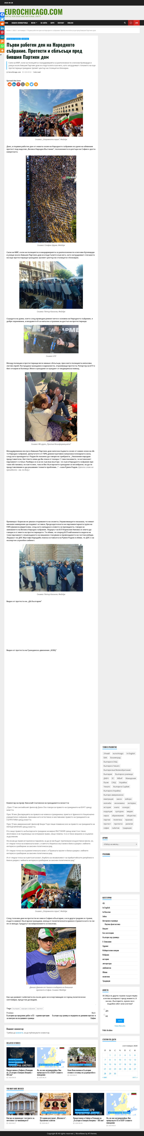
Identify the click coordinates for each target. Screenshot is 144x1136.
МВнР (119, 778)
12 (130, 1060)
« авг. (104, 1077)
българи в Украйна (112, 791)
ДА (107, 1011)
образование (118, 815)
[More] (36, 84)
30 (115, 1073)
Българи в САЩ (110, 762)
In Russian (106, 912)
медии (130, 811)
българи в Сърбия (121, 786)
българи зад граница (16, 1062)
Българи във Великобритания (117, 770)
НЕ (107, 1016)
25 (125, 1069)
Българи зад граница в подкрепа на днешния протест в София (74, 1015)
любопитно (106, 968)
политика (25, 39)
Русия (106, 782)
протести (118, 824)
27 (135, 1069)
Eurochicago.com (33, 11)
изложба (107, 803)
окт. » (135, 1077)
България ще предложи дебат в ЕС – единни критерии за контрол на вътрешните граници (28, 1015)
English (70, 23)
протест (40, 1009)
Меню (33, 23)
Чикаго (107, 786)
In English (131, 753)
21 (105, 1069)
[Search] (125, 23)
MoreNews (80, 1133)
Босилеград (115, 757)
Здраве (105, 946)
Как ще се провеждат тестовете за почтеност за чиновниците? (22, 1104)
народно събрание (28, 1009)
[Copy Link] (27, 84)
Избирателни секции (110, 950)
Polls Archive (107, 1030)
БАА (105, 757)
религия (129, 824)
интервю (132, 803)
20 (135, 1064)
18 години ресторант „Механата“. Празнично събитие (55, 1104)
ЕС (113, 778)
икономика (119, 803)
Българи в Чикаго (111, 766)
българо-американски (113, 795)
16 (115, 1064)
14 (105, 1064)
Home (6, 23)
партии (107, 819)
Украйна (123, 782)
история (107, 807)
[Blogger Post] (23, 84)
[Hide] (1, 55)
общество (131, 815)
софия (106, 828)
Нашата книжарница (20, 23)
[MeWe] (2, 37)
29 (110, 1073)
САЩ (114, 782)
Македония (131, 778)
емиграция (108, 799)
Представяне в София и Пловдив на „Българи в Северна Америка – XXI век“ (21, 1057)
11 (125, 1060)
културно (119, 811)
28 (105, 1073)
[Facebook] (2, 14)
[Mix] (2, 41)
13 (135, 1060)
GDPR (52, 23)
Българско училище (124, 774)
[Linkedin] (14, 84)
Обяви (104, 972)
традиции (127, 828)
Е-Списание (12, 1065)
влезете (19, 1033)
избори (128, 799)
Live (136, 23)
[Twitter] (32, 84)
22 (110, 1069)
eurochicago (118, 753)
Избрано (105, 954)
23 (115, 1069)
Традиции (88, 1065)
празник (129, 819)
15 (110, 1064)
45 (103, 903)
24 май (107, 753)
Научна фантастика (112, 924)
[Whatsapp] (2, 46)
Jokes (104, 916)
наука (106, 815)
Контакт (61, 23)
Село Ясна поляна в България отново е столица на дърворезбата (82, 1057)
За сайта (43, 23)
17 (120, 1064)
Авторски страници (13, 39)
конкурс (125, 807)
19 (130, 1064)
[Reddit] (10, 84)
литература (106, 963)
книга (116, 807)
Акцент (105, 928)
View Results (120, 1026)
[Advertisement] (119, 875)
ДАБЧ (106, 778)
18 (125, 1064)
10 (120, 1060)
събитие (115, 828)
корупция (108, 811)
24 (120, 1069)
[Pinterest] (18, 84)
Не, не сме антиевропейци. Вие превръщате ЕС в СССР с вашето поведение (51, 1057)
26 (130, 1069)
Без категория (108, 933)
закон (119, 799)
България (16, 1009)
